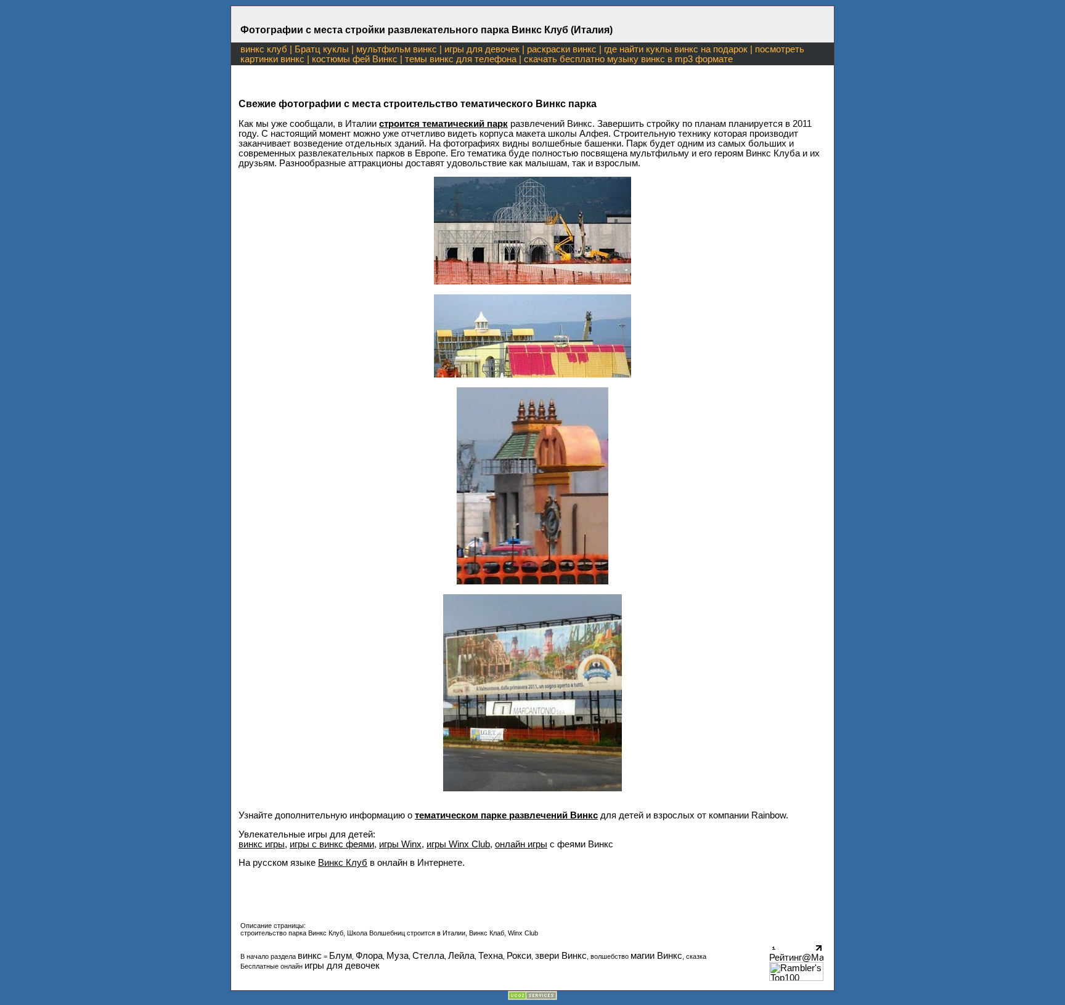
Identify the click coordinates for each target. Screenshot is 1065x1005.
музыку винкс (636, 59)
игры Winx (400, 844)
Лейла (461, 956)
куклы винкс (672, 49)
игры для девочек (482, 49)
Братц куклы (322, 49)
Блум (340, 956)
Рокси (519, 956)
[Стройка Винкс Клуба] (532, 281)
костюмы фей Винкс (355, 59)
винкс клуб (263, 49)
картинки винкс (272, 59)
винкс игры (262, 844)
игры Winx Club (458, 844)
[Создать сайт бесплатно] (532, 997)
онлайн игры (521, 844)
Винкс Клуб (342, 863)
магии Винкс (656, 956)
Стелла (428, 956)
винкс (310, 956)
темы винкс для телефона (460, 59)
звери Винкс (561, 956)
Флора (369, 956)
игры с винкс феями (332, 844)
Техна (490, 956)
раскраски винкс (562, 49)
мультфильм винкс (396, 49)
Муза (397, 956)
